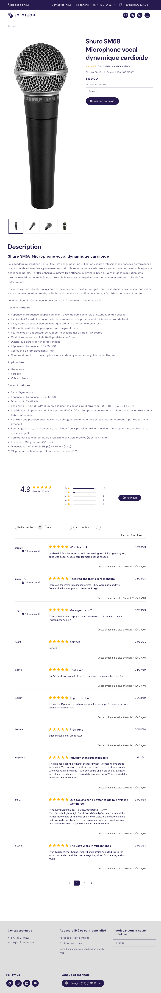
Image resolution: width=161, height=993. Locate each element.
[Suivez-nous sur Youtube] (35, 983)
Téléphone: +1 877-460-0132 (94, 4)
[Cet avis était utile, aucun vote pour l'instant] (137, 629)
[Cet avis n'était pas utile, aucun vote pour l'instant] (142, 566)
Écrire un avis (130, 497)
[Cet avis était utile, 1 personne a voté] (137, 566)
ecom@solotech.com (21, 942)
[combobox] (58, 527)
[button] (147, 15)
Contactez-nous (62, 4)
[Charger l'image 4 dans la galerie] (64, 226)
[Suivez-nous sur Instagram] (18, 983)
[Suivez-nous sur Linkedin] (26, 983)
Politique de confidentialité (74, 937)
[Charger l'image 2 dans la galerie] (32, 226)
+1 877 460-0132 (18, 937)
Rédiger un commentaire (116, 65)
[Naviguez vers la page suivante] (92, 883)
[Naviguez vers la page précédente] (69, 883)
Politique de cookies (71, 943)
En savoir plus (68, 777)
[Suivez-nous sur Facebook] (9, 983)
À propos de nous (19, 4)
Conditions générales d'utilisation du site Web (82, 951)
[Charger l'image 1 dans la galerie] (16, 226)
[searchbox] (26, 527)
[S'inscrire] (152, 943)
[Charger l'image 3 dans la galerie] (48, 226)
